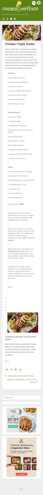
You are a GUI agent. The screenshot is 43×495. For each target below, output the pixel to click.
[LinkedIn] (21, 369)
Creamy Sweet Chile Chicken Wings (21, 376)
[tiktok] (3, 18)
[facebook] (7, 18)
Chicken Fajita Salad (19, 43)
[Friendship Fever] (20, 11)
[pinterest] (14, 18)
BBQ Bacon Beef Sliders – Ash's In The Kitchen (20, 380)
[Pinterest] (16, 369)
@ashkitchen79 (8, 397)
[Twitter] (7, 369)
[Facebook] (11, 369)
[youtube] (11, 18)
